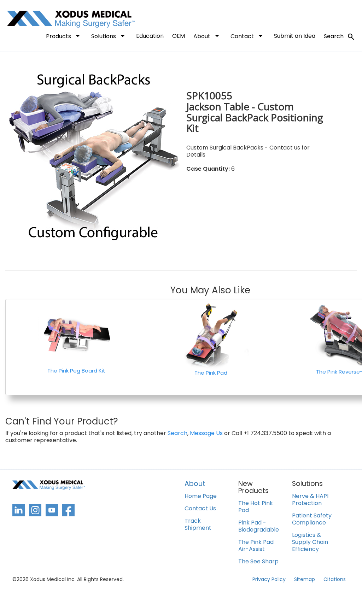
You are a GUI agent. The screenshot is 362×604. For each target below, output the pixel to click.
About (207, 36)
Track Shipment (198, 524)
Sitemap (304, 579)
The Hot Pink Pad (255, 507)
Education (150, 36)
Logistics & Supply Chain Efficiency (310, 542)
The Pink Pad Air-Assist (256, 546)
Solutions (109, 36)
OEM (178, 36)
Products (64, 36)
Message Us (206, 433)
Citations (334, 579)
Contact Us (200, 508)
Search (339, 37)
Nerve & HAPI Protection (310, 500)
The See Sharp (258, 561)
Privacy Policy (269, 579)
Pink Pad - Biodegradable (258, 526)
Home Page (201, 496)
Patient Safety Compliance (312, 519)
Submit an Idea (294, 36)
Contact (247, 36)
